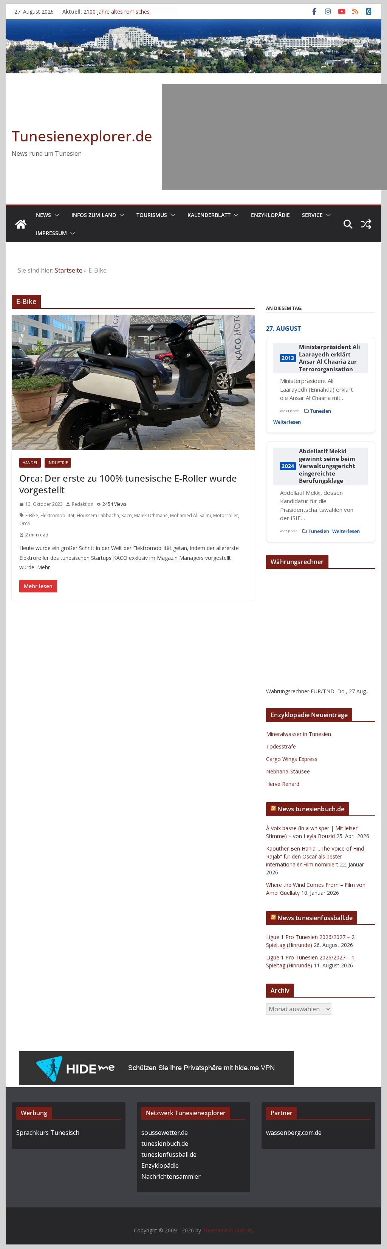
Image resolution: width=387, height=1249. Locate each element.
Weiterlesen (287, 421)
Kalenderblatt (209, 214)
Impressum (51, 233)
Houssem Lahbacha (98, 515)
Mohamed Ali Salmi (190, 515)
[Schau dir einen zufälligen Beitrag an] (366, 224)
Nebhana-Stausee (288, 771)
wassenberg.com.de (294, 1132)
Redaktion (82, 504)
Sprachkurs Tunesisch (47, 1132)
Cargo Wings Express (291, 758)
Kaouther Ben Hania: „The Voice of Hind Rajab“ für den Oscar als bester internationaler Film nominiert (315, 856)
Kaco (126, 515)
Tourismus (151, 214)
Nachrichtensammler (171, 1176)
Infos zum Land (93, 214)
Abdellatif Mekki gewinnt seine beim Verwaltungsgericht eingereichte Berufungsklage (327, 466)
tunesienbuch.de (164, 1143)
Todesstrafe (281, 746)
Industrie (58, 462)
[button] (55, 215)
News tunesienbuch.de (310, 809)
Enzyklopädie (270, 214)
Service (312, 214)
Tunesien (320, 411)
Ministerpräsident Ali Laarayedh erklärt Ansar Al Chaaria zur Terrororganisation (329, 358)
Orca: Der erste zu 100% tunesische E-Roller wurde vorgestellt (128, 484)
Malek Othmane (151, 515)
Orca (24, 523)
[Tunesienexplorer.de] (21, 224)
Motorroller (225, 515)
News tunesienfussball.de (315, 918)
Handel (30, 462)
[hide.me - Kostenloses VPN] (156, 1056)
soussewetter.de (164, 1132)
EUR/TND (322, 691)
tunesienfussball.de (169, 1154)
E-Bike (31, 515)
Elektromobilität (57, 515)
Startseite (68, 270)
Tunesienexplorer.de (82, 136)
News (43, 214)
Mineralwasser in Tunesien (298, 734)
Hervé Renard (282, 783)
